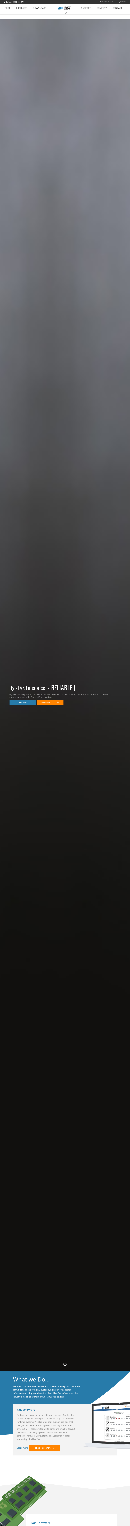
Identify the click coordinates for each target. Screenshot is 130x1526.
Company (102, 8)
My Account (122, 2)
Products (21, 8)
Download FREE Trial (50, 703)
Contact (117, 8)
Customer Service (106, 2)
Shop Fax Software (44, 1447)
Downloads (39, 8)
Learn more (23, 703)
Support (86, 8)
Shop (7, 8)
